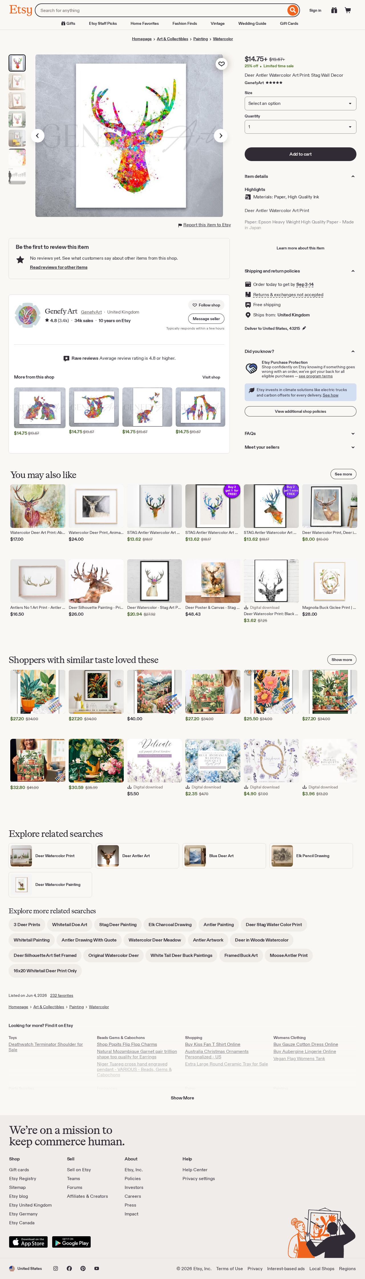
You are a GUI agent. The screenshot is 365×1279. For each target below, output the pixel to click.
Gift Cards (289, 23)
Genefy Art (61, 311)
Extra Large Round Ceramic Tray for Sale (226, 1064)
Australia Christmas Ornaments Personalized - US (217, 1054)
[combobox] (160, 10)
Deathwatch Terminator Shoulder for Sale (46, 1047)
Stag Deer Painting (120, 927)
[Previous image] (37, 136)
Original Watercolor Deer (116, 957)
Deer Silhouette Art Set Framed (48, 957)
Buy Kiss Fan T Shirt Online (212, 1044)
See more (343, 474)
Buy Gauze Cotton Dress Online (305, 1044)
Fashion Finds (185, 23)
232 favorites (61, 995)
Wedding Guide (252, 23)
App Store (28, 1242)
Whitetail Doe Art (72, 927)
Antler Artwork (210, 942)
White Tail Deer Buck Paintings (184, 957)
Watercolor (223, 38)
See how (330, 395)
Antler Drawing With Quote (92, 942)
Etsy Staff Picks (103, 23)
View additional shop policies (300, 411)
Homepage (142, 38)
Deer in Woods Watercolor (264, 942)
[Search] (293, 10)
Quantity (252, 116)
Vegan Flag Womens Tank (299, 1058)
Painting (200, 38)
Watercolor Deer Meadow (157, 942)
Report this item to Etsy (207, 224)
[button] (206, 319)
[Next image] (221, 136)
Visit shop (211, 377)
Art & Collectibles (172, 38)
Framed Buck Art (243, 957)
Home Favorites (145, 23)
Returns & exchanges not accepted (288, 294)
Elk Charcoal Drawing (173, 927)
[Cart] (348, 10)
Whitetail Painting (34, 942)
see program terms (316, 376)
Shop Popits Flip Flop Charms (127, 1044)
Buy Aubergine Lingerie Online (304, 1051)
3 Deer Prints (29, 927)
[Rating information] (47, 320)
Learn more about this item (301, 248)
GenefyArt (254, 82)
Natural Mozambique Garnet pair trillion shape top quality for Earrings (137, 1054)
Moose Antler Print (291, 957)
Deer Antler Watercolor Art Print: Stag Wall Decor (294, 75)
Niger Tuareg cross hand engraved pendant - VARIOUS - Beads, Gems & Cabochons (134, 1069)
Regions (347, 1268)
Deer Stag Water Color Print (276, 927)
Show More (182, 1098)
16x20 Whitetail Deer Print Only (48, 973)
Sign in (315, 10)
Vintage (218, 23)
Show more (342, 659)
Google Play (71, 1242)
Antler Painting (221, 927)
